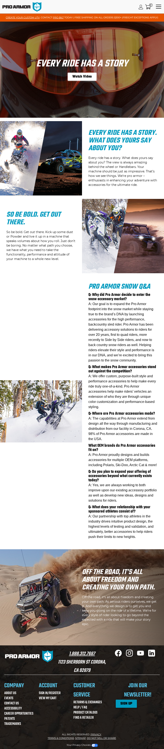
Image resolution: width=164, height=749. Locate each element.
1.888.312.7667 (82, 654)
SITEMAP (80, 738)
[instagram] (129, 655)
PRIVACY (96, 734)
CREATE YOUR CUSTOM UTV (23, 17)
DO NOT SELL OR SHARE (101, 738)
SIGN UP (126, 703)
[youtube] (140, 655)
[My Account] (141, 7)
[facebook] (118, 655)
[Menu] (158, 7)
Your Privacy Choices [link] (79, 744)
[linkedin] (151, 655)
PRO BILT (58, 17)
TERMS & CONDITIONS (61, 738)
